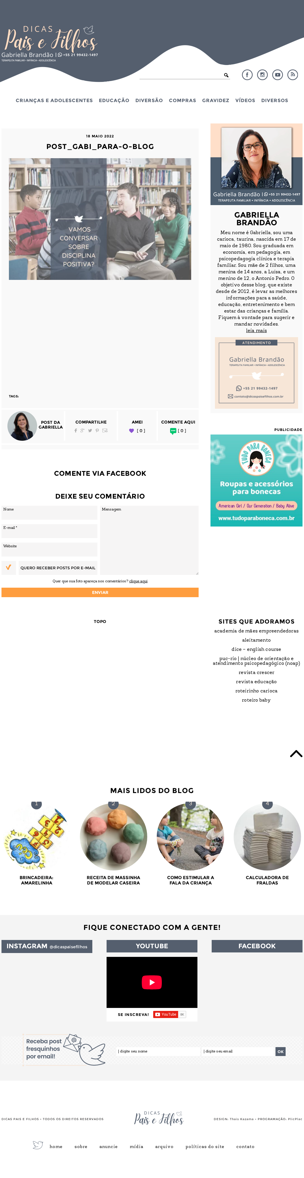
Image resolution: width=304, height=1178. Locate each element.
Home (56, 1147)
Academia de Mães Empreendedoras (256, 631)
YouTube (277, 74)
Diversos (274, 100)
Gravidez (215, 100)
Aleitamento (256, 640)
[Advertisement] (100, 334)
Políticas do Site (205, 1147)
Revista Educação (256, 682)
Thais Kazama (242, 1119)
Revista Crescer (257, 672)
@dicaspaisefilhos (68, 946)
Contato (245, 1147)
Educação (114, 100)
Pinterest (97, 430)
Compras (182, 100)
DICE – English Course (256, 649)
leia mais (256, 331)
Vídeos (245, 100)
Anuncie (108, 1147)
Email (105, 430)
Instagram (262, 74)
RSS (292, 74)
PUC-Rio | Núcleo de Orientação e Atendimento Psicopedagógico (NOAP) (256, 661)
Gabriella (51, 427)
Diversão (149, 100)
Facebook (247, 74)
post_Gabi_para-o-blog (100, 146)
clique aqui (138, 581)
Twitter (90, 430)
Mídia (136, 1147)
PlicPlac (295, 1119)
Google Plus (82, 430)
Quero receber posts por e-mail (57, 567)
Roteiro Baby (256, 700)
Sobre (81, 1147)
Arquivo (164, 1147)
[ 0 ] (141, 431)
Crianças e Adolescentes (54, 100)
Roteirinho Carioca (256, 691)
